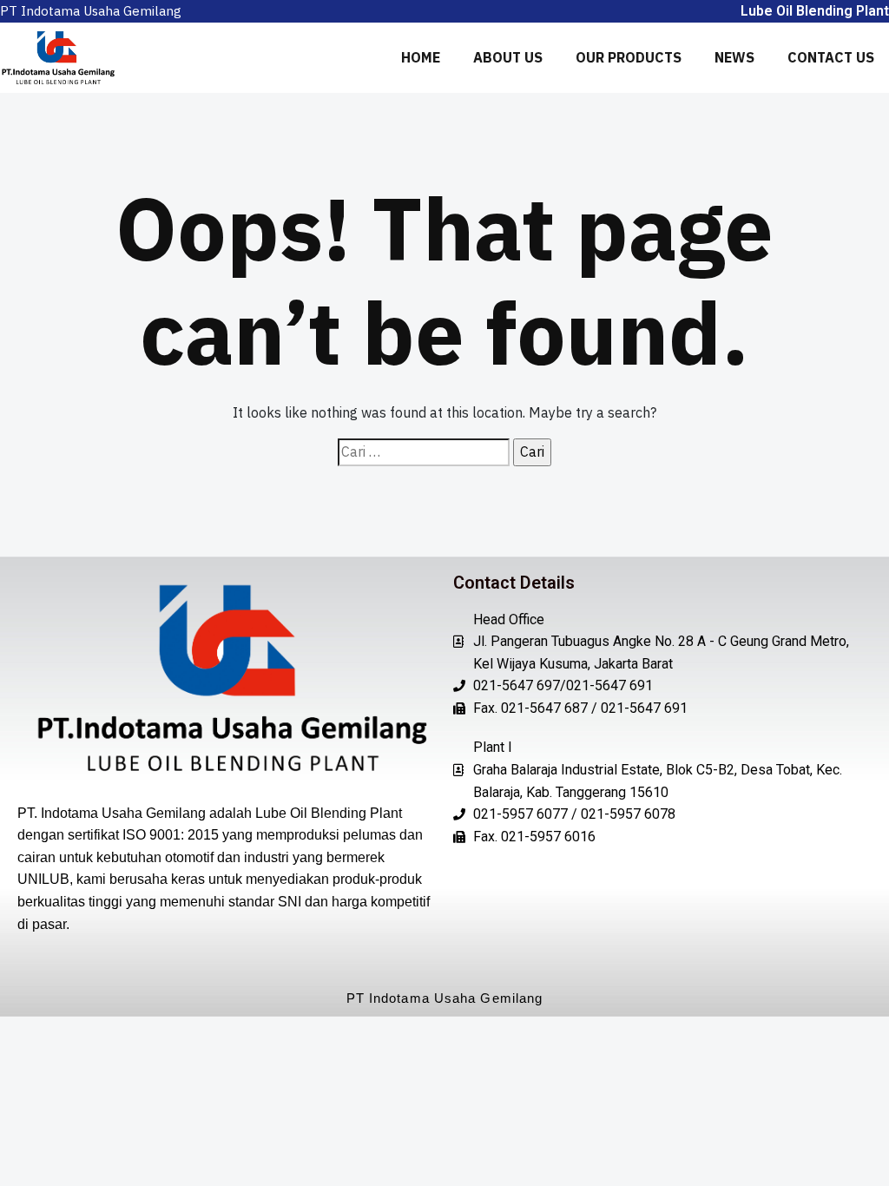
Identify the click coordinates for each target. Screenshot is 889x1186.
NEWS (734, 57)
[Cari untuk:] (424, 452)
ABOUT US (508, 57)
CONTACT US (830, 57)
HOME (420, 57)
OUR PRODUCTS (629, 57)
